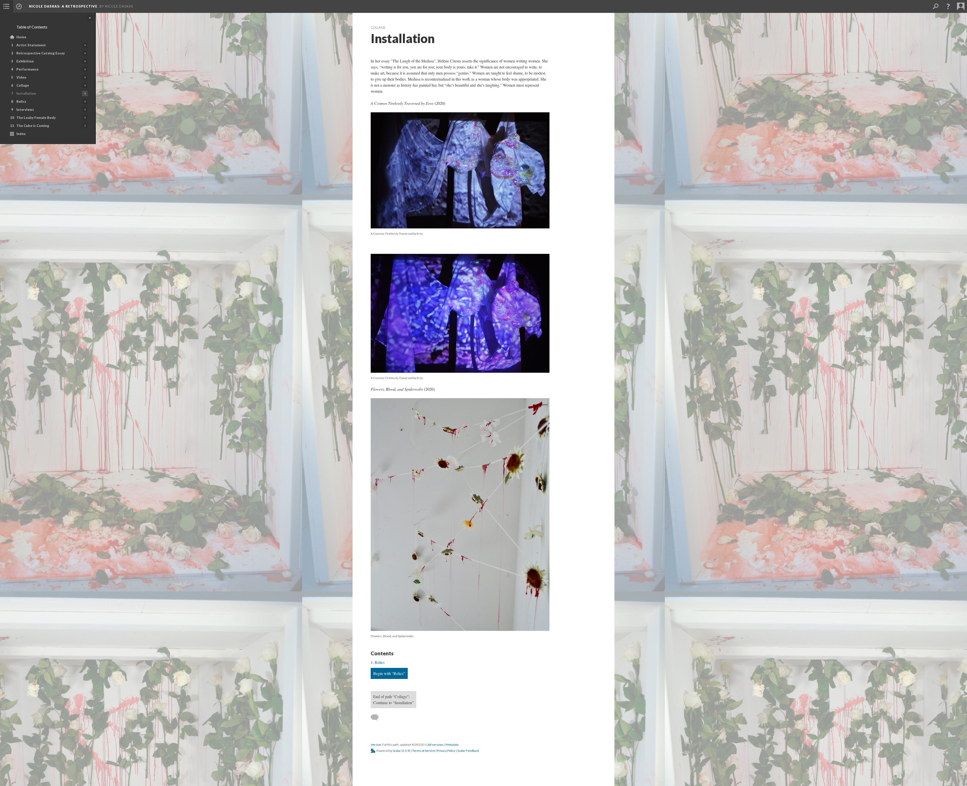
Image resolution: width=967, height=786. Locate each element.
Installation (26, 93)
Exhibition (25, 61)
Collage (22, 85)
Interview (25, 110)
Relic (21, 101)
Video (21, 77)
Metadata (452, 744)
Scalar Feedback (468, 751)
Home (21, 37)
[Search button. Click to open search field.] (935, 6)
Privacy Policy (446, 751)
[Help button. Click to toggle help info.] (948, 6)
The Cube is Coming (32, 126)
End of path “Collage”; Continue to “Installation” (393, 699)
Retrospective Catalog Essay (40, 53)
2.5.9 (405, 751)
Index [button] (21, 134)
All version (436, 744)
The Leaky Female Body (36, 118)
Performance (27, 69)
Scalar (397, 751)
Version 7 (377, 744)
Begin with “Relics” (389, 673)
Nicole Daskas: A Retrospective (63, 6)
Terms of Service (423, 751)
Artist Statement (31, 45)
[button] (6, 6)
